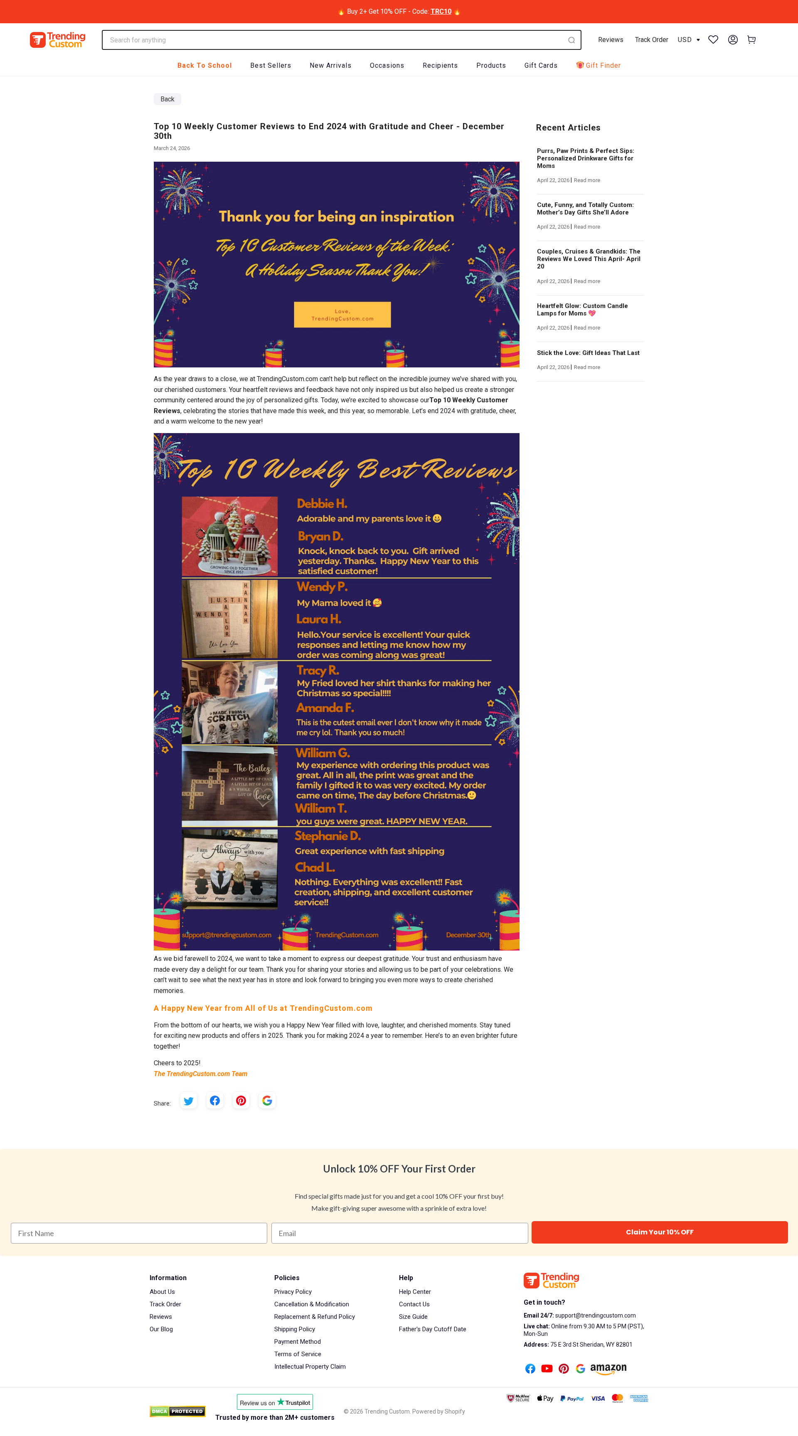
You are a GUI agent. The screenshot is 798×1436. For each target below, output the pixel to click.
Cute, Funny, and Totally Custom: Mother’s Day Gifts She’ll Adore (585, 208)
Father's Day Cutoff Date (432, 1329)
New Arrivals (331, 65)
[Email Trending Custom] (580, 1369)
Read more (587, 180)
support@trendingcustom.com (595, 1315)
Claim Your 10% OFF (660, 1232)
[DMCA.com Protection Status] (178, 1411)
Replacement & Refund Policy (314, 1316)
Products (491, 65)
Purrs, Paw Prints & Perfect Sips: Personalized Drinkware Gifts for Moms (585, 158)
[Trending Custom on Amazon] (608, 1371)
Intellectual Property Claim (310, 1366)
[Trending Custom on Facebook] (530, 1369)
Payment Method (297, 1341)
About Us (162, 1292)
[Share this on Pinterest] (241, 1100)
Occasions (387, 65)
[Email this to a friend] (267, 1100)
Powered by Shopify (438, 1411)
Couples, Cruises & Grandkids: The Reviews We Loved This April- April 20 (588, 259)
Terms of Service (297, 1354)
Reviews (610, 40)
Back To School (204, 65)
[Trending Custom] (57, 40)
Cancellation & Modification (311, 1304)
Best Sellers (270, 65)
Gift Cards (541, 65)
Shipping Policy (294, 1329)
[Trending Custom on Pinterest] (564, 1369)
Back (167, 99)
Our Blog (161, 1329)
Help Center (415, 1292)
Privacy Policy (293, 1292)
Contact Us (414, 1304)
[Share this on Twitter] (188, 1100)
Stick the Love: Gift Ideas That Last (588, 353)
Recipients (440, 65)
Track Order (651, 40)
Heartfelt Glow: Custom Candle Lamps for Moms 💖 (582, 309)
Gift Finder (603, 65)
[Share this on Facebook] (215, 1100)
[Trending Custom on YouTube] (547, 1369)
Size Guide (413, 1316)
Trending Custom (387, 1411)
